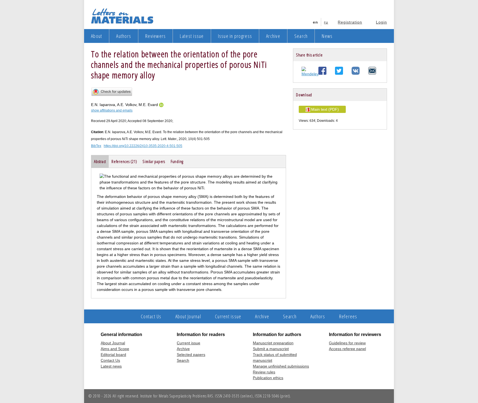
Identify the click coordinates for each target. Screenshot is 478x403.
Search (301, 36)
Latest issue (192, 36)
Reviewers (155, 36)
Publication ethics (268, 378)
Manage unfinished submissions (281, 366)
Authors (123, 36)
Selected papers (191, 354)
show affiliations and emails (112, 110)
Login (381, 22)
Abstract (100, 161)
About (96, 36)
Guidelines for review (347, 343)
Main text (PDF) (324, 109)
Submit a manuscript (271, 349)
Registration (350, 22)
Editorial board (113, 354)
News (327, 36)
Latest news (111, 366)
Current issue (228, 316)
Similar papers (153, 161)
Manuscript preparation (273, 343)
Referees (348, 316)
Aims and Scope (115, 349)
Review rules (264, 372)
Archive (273, 36)
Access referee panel (347, 349)
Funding (177, 161)
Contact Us (151, 316)
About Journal (188, 316)
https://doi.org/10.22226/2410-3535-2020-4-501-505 (143, 146)
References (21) (124, 161)
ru (326, 22)
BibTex (96, 146)
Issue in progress (235, 36)
